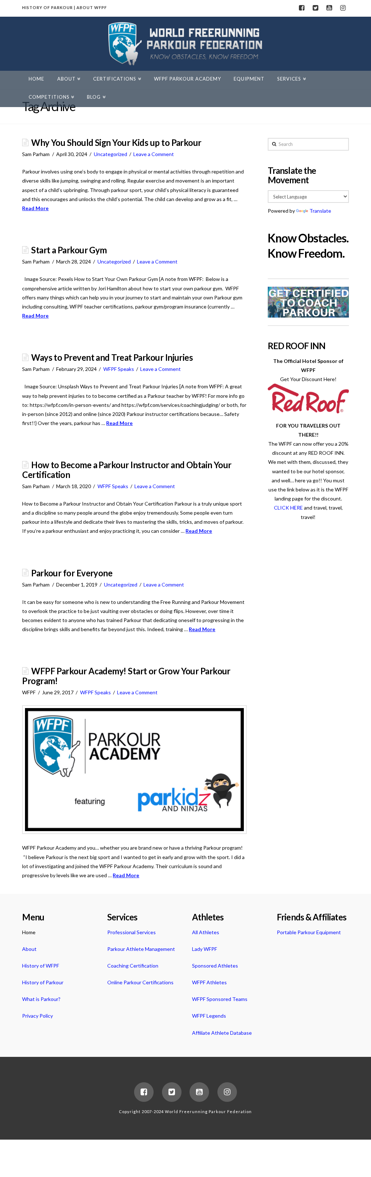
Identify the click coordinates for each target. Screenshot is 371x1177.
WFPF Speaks (118, 369)
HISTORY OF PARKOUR (47, 7)
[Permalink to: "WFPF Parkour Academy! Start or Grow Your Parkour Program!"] (134, 769)
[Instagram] (343, 8)
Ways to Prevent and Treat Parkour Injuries (112, 357)
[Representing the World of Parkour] (185, 43)
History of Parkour (42, 982)
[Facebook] (302, 8)
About (29, 949)
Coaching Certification (132, 966)
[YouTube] (329, 8)
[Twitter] (315, 8)
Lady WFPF (204, 949)
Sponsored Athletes (215, 966)
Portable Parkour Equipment (309, 932)
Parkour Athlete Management (141, 949)
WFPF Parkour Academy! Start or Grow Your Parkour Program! (126, 676)
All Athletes (205, 932)
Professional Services (131, 932)
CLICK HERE (288, 507)
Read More (35, 208)
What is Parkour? (41, 999)
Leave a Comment (153, 154)
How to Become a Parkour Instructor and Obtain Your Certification (126, 469)
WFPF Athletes (209, 982)
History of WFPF (40, 966)
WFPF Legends (209, 1016)
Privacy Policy (37, 1016)
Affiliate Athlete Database (222, 1033)
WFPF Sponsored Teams (219, 999)
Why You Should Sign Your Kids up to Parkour (116, 143)
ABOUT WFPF (91, 7)
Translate (320, 211)
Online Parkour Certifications (140, 982)
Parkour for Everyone (71, 573)
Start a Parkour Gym (69, 250)
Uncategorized (110, 154)
